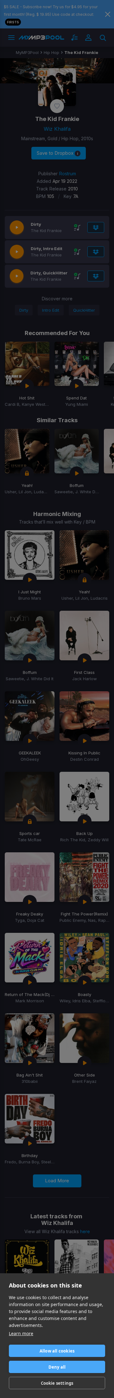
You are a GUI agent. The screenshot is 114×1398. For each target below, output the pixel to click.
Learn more (21, 1333)
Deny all (57, 1367)
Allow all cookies (57, 1351)
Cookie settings (57, 1383)
